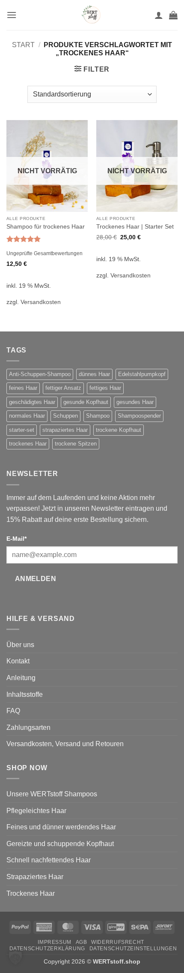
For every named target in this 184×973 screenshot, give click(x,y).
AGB (81, 942)
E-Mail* (16, 538)
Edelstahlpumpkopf (142, 374)
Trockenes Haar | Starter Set (135, 226)
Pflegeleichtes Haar (36, 810)
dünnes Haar (94, 374)
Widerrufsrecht (117, 942)
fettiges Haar (105, 388)
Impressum (54, 942)
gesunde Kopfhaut (85, 402)
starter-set (21, 430)
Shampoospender (139, 416)
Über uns (20, 644)
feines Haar (23, 388)
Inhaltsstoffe (24, 694)
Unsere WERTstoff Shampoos (51, 794)
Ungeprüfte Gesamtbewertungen (44, 253)
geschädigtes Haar (32, 402)
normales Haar (27, 416)
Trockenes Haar (30, 893)
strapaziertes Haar (65, 430)
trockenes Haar (28, 443)
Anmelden (35, 578)
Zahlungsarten (28, 727)
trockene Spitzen (76, 443)
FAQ (13, 710)
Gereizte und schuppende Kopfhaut (60, 843)
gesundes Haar (135, 402)
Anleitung (21, 677)
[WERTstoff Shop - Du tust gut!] (92, 15)
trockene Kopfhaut (118, 430)
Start (23, 44)
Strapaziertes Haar (34, 876)
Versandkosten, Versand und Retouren (65, 743)
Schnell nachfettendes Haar (48, 860)
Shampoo (98, 416)
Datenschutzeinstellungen (133, 949)
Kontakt (18, 661)
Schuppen (65, 416)
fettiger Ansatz (63, 388)
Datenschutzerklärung (47, 949)
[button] (11, 14)
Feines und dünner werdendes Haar (61, 827)
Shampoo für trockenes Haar (45, 226)
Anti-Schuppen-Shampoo (40, 374)
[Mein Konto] (158, 15)
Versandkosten (41, 301)
